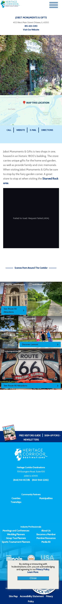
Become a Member (46, 534)
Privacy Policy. (43, 569)
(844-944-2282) (40, 480)
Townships (16, 502)
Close (33, 578)
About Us (46, 530)
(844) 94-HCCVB (21, 480)
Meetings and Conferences (16, 530)
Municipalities (46, 498)
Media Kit (46, 542)
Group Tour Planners (16, 538)
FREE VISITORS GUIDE (30, 435)
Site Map (13, 596)
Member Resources (46, 538)
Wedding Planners (16, 534)
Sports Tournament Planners (16, 542)
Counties (16, 498)
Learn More (32, 572)
